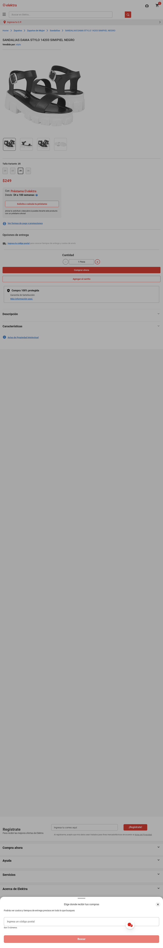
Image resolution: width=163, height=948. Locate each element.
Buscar (81, 939)
